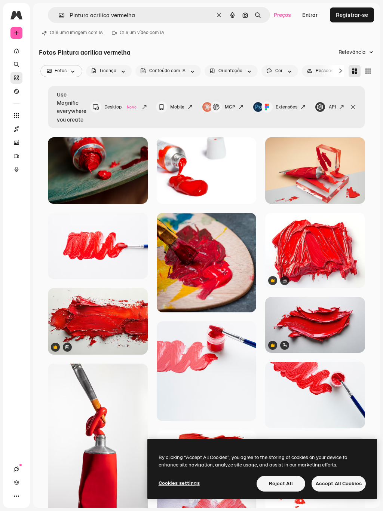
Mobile (177, 107)
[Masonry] (355, 71)
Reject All (281, 483)
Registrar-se (352, 15)
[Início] (16, 51)
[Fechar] (353, 107)
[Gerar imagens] (16, 143)
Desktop (120, 107)
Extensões (286, 107)
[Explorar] (16, 91)
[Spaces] (16, 129)
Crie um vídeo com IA (142, 33)
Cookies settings (179, 483)
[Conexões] (16, 469)
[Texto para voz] (16, 169)
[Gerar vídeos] (16, 156)
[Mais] (16, 496)
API (332, 107)
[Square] (368, 71)
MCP (230, 107)
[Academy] (16, 483)
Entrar (310, 15)
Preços (282, 15)
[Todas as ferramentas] (16, 116)
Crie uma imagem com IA (76, 33)
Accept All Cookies (339, 483)
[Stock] (16, 78)
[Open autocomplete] (58, 15)
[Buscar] (16, 64)
